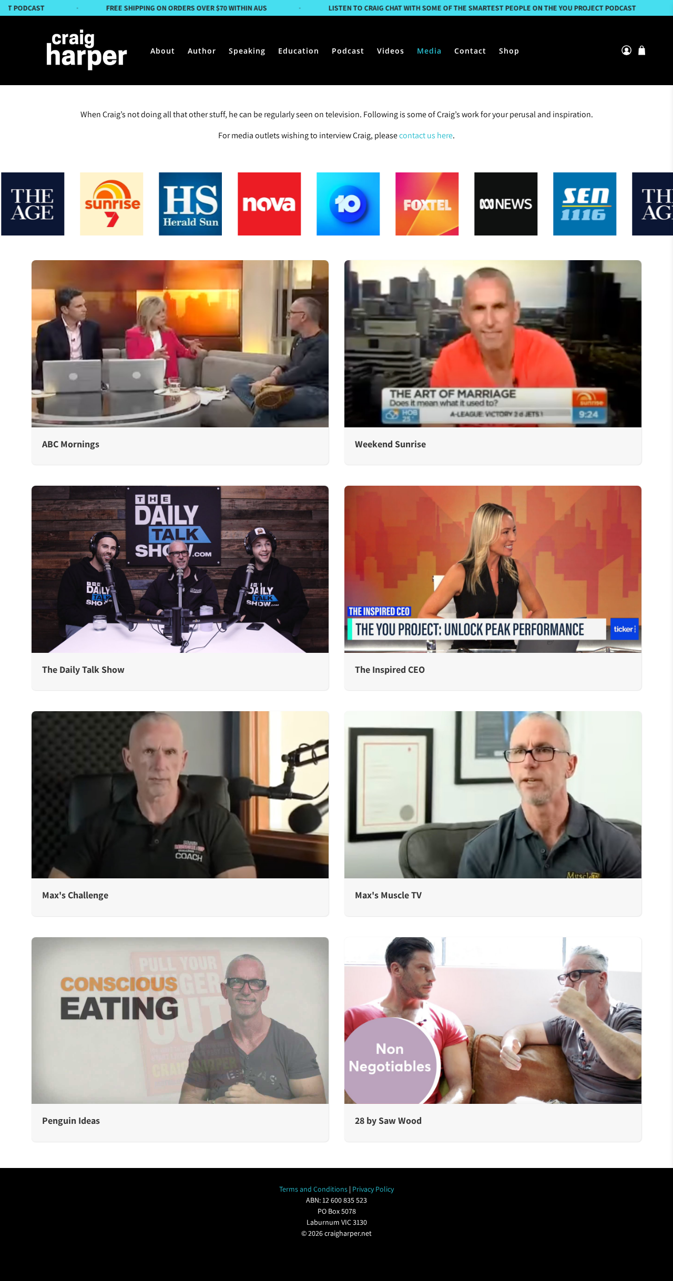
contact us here (426, 135)
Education (298, 51)
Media (429, 51)
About (162, 51)
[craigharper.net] (85, 50)
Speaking (247, 51)
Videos (390, 51)
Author (202, 51)
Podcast (348, 51)
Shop (509, 51)
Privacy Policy (373, 1189)
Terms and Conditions (313, 1189)
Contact (470, 51)
